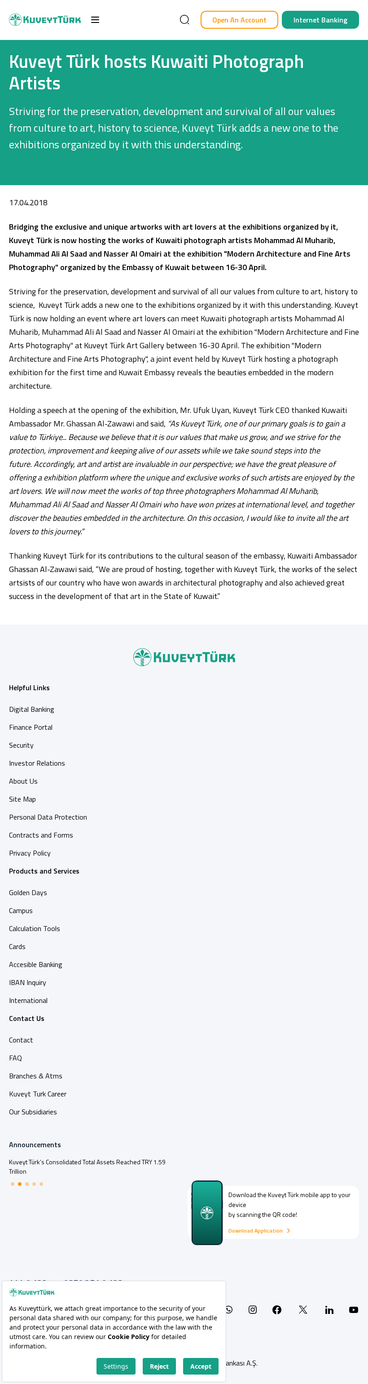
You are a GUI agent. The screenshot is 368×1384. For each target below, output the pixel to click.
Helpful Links (29, 687)
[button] (95, 19)
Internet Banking (320, 19)
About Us (23, 781)
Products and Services (44, 870)
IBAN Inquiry (27, 982)
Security (21, 745)
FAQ (15, 1057)
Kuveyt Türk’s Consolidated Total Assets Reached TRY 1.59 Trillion (87, 1166)
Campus (21, 910)
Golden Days (28, 892)
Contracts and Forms (41, 835)
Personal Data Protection (48, 817)
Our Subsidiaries (33, 1111)
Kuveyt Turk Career (37, 1093)
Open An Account (239, 19)
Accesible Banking (35, 964)
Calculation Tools (34, 928)
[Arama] (184, 19)
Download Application (255, 1231)
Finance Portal (31, 727)
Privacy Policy (30, 852)
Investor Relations (37, 763)
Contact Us (26, 1018)
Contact (21, 1039)
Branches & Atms (35, 1075)
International (28, 1000)
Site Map (22, 799)
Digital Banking (31, 709)
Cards (17, 946)
